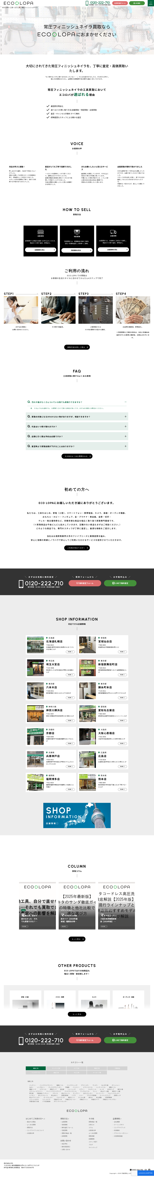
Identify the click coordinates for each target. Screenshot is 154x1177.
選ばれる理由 (31, 1122)
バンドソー (76, 1087)
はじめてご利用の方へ (35, 1118)
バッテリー (32, 1085)
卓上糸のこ (54, 1095)
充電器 (67, 1087)
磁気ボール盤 (116, 1091)
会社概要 (117, 1122)
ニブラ (74, 1095)
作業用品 (117, 1068)
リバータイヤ (46, 1099)
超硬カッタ (117, 1095)
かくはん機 (81, 1097)
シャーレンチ (72, 1089)
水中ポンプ (110, 1089)
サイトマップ (93, 1147)
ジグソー (82, 1089)
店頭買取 (64, 1136)
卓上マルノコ (65, 1093)
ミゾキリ (32, 1095)
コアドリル (43, 1089)
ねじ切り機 (105, 1085)
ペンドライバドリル (71, 1091)
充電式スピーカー (70, 1099)
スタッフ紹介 (93, 1142)
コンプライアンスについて (35, 1130)
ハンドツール (36, 1072)
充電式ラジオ (58, 1099)
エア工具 (76, 1068)
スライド (55, 1093)
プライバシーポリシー (121, 1133)
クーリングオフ (119, 1125)
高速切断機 (64, 1095)
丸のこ (31, 1087)
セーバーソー (100, 1093)
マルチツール (92, 1089)
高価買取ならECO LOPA (129, 1173)
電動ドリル (60, 1085)
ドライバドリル (88, 1087)
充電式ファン (84, 1099)
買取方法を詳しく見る (76, 347)
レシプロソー (41, 1087)
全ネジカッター (88, 1093)
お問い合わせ (66, 1149)
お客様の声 (30, 1133)
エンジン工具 (56, 1068)
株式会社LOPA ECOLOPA (18, 3)
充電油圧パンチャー (43, 1093)
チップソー (76, 1093)
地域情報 (64, 1125)
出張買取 (64, 1122)
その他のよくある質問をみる (76, 456)
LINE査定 (137, 3)
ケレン (95, 1091)
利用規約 (117, 1130)
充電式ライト (95, 1099)
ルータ (102, 1089)
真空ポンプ (53, 1089)
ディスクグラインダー (55, 1087)
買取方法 (30, 1127)
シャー (81, 1095)
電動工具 (35, 1068)
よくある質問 (31, 1125)
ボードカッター (48, 1097)
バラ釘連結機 (46, 1101)
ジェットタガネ (34, 1099)
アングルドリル (84, 1091)
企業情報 (116, 1118)
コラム (91, 1127)
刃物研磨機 (108, 1097)
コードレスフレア (105, 1095)
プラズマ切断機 (91, 1095)
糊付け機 (120, 1089)
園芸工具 (97, 1068)
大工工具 (76, 1072)
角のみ (91, 1097)
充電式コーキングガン (109, 1099)
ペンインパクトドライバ (53, 1091)
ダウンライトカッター (60, 1101)
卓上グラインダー (34, 1097)
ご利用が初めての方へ (76, 548)
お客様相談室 (118, 1136)
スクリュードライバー (36, 1091)
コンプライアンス (119, 1127)
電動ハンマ (32, 1089)
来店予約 (64, 1144)
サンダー (95, 1085)
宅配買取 (64, 1130)
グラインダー (85, 1085)
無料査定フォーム (121, 3)
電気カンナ (71, 1097)
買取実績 (91, 1136)
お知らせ (91, 1125)
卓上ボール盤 (105, 1091)
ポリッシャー (116, 1085)
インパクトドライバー (46, 1085)
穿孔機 (31, 1093)
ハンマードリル (100, 1087)
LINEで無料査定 (121, 583)
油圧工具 (56, 1072)
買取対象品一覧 (67, 1133)
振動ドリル (112, 1087)
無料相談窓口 (66, 1147)
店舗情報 (91, 1139)
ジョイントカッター (114, 1093)
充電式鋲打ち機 (34, 1101)
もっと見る (76, 939)
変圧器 (62, 1089)
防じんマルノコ (43, 1095)
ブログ (91, 1144)
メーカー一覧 (97, 1072)
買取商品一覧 (93, 1122)
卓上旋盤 (99, 1097)
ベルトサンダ (61, 1097)
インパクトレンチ (72, 1085)
